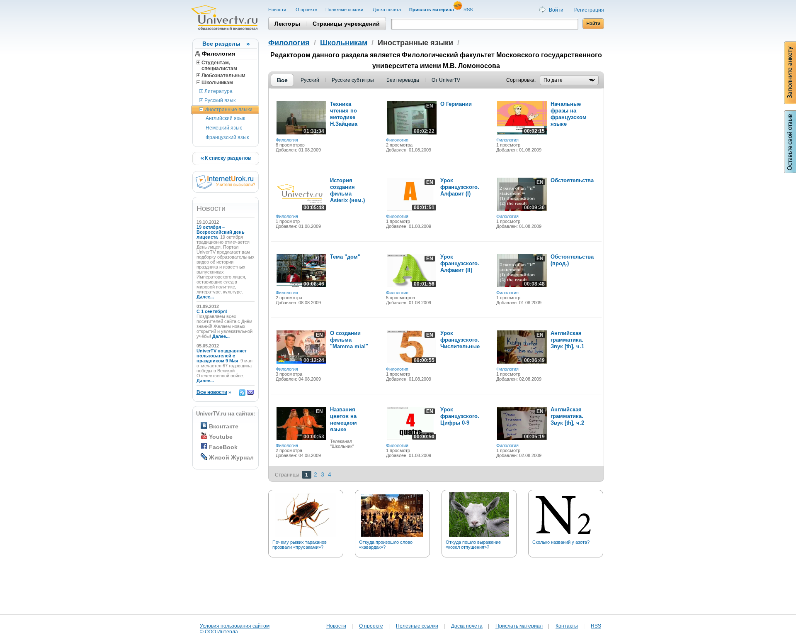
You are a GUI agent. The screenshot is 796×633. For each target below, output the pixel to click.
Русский (310, 80)
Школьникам (216, 83)
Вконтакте (223, 426)
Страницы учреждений (346, 23)
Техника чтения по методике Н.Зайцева (343, 114)
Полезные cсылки (344, 9)
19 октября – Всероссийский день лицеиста (221, 232)
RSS (469, 9)
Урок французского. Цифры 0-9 (459, 416)
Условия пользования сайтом (234, 626)
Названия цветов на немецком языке (343, 419)
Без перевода (402, 80)
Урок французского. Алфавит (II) (459, 263)
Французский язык (227, 137)
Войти (556, 10)
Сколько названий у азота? (561, 542)
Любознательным (222, 75)
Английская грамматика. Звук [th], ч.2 (567, 416)
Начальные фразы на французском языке (569, 114)
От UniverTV (446, 80)
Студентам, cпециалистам (217, 65)
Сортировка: (521, 80)
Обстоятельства (572, 180)
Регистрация (589, 10)
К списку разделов (227, 158)
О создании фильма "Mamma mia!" (349, 339)
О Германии (456, 104)
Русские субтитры (353, 80)
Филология (218, 53)
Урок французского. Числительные (460, 339)
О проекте (306, 9)
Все (282, 80)
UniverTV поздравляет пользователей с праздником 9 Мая (222, 355)
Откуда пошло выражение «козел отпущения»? (473, 545)
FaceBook (223, 447)
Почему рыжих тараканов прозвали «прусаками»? (299, 545)
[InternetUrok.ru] (225, 187)
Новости (277, 9)
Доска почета (387, 9)
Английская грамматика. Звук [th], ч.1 (567, 339)
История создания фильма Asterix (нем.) (347, 190)
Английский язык (225, 118)
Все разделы (221, 43)
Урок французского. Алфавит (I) (459, 187)
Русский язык (219, 100)
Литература (218, 91)
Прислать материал (519, 626)
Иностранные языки (227, 109)
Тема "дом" (345, 257)
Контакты (567, 626)
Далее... (205, 296)
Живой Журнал (231, 457)
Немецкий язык (224, 128)
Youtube (221, 436)
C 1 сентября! (212, 311)
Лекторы (287, 23)
